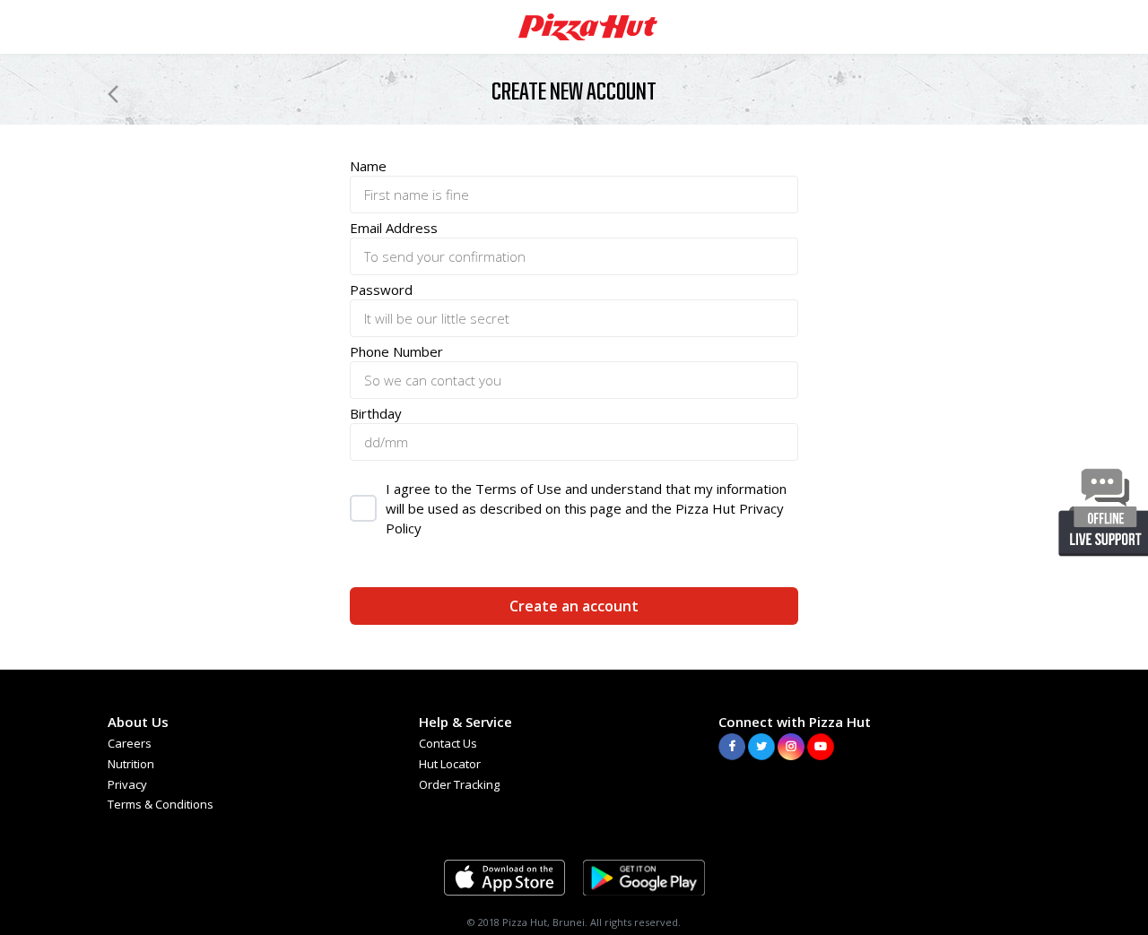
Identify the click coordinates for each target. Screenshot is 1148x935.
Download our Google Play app (644, 878)
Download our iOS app (504, 878)
